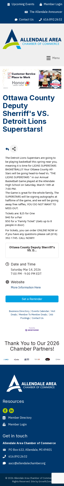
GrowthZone (45, 481)
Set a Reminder (32, 299)
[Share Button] (14, 149)
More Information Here (26, 287)
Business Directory (19, 311)
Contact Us (38, 318)
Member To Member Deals (33, 314)
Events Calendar (40, 311)
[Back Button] (7, 150)
